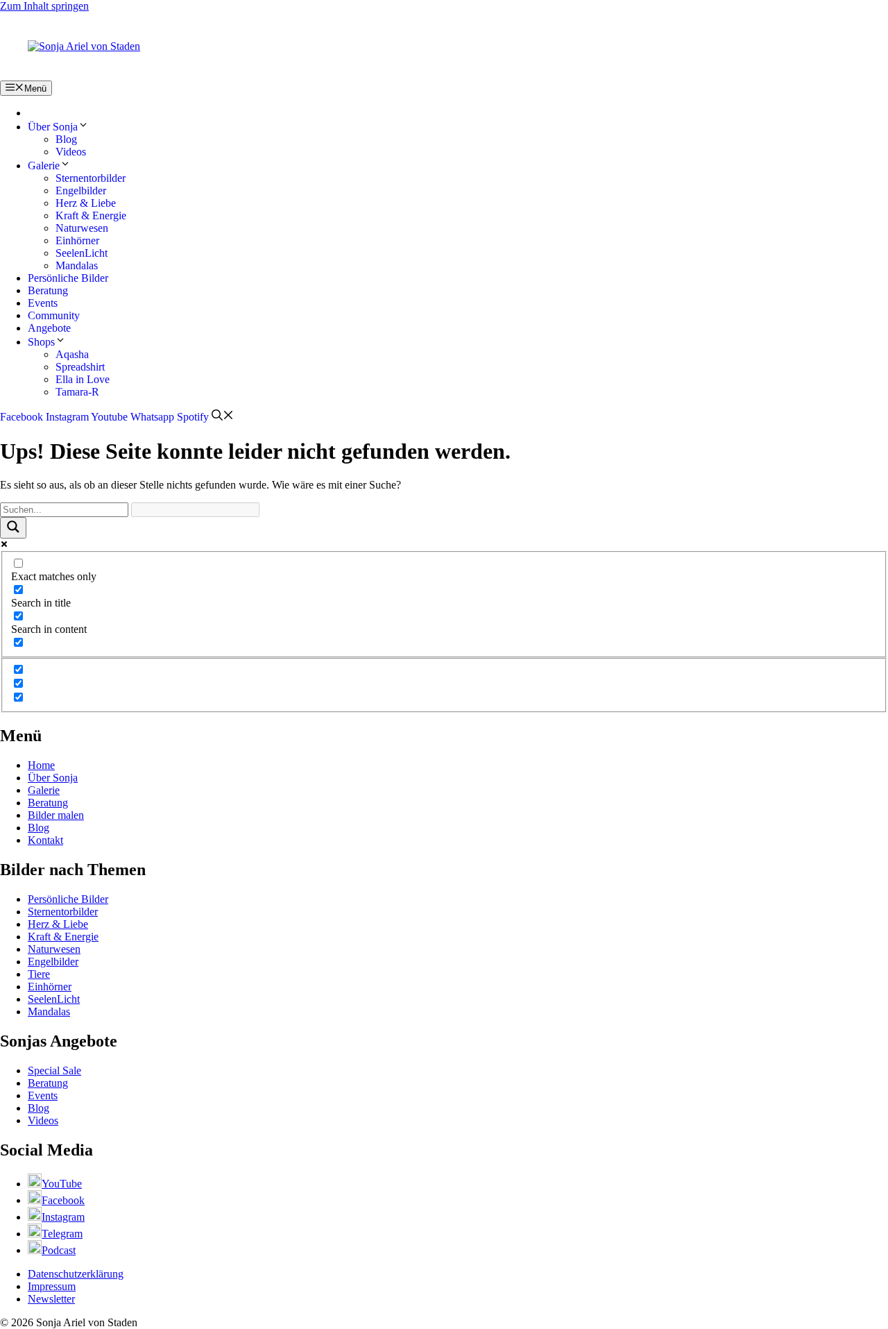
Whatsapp (152, 417)
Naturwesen (82, 228)
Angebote (49, 328)
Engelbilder (81, 190)
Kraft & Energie (91, 215)
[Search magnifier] (13, 528)
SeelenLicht (82, 253)
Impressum (52, 1286)
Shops (41, 342)
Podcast (59, 1250)
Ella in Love (83, 379)
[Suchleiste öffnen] (223, 417)
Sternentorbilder (91, 178)
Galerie (44, 165)
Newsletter (51, 1299)
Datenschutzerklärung (75, 1274)
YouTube (62, 1184)
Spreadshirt (80, 367)
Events (43, 303)
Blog (66, 139)
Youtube (109, 417)
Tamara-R (77, 392)
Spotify (193, 417)
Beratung (48, 290)
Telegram (62, 1233)
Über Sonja (53, 127)
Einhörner (77, 240)
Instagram (67, 417)
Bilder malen (56, 815)
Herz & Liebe (86, 203)
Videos (71, 152)
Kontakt (45, 840)
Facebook (21, 417)
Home (41, 765)
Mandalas (77, 265)
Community (54, 315)
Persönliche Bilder (68, 278)
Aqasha (72, 354)
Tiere (39, 974)
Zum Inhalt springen (44, 6)
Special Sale (54, 1070)
